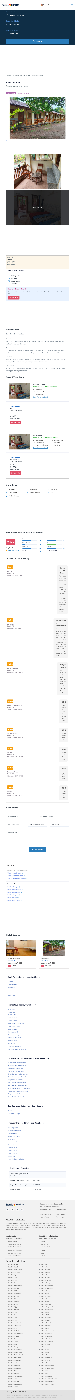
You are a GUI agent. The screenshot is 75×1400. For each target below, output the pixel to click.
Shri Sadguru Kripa (13, 1032)
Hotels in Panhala (13, 1339)
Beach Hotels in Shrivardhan (17, 1063)
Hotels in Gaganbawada (48, 1331)
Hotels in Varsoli (45, 1272)
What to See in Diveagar (15, 873)
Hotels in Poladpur (46, 1317)
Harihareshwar (12, 984)
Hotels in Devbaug (13, 1296)
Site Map (43, 1256)
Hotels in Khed (12, 1317)
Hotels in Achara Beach (15, 1384)
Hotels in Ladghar (46, 1280)
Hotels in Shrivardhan (19, 75)
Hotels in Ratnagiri (46, 1304)
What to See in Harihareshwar (16, 878)
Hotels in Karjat (45, 1349)
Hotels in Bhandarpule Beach (49, 1379)
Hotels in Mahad (12, 897)
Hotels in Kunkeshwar (14, 1360)
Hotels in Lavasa (45, 1347)
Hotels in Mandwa (13, 1381)
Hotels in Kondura (13, 1363)
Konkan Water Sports (14, 1244)
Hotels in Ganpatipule (47, 1288)
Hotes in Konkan (26, 1392)
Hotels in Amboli (13, 1304)
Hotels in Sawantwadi (14, 1325)
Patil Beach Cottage (14, 1046)
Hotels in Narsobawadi (14, 1357)
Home (9, 75)
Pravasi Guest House (14, 1038)
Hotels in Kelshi (12, 1277)
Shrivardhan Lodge (14, 958)
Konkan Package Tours (14, 1247)
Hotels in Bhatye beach (47, 1384)
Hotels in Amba (45, 1301)
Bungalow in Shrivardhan (15, 1080)
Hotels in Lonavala (13, 1336)
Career (43, 1250)
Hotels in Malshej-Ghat (15, 1352)
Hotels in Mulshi (12, 1344)
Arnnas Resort (12, 1043)
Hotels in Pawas (45, 1360)
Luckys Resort (12, 1020)
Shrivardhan (11, 987)
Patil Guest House (13, 1015)
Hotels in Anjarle (45, 1275)
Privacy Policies (60, 1214)
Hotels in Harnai (45, 1277)
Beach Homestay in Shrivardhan (18, 1077)
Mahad (10, 993)
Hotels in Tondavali (46, 1376)
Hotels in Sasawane (14, 1365)
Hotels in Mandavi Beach (48, 1368)
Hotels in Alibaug (13, 1264)
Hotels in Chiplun (13, 1291)
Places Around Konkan (14, 1256)
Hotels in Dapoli (12, 1275)
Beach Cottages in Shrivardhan (18, 1074)
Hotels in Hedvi (45, 1293)
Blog (42, 1253)
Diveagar (10, 981)
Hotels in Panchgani (46, 1333)
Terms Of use (60, 1217)
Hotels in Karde (12, 1280)
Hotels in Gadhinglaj (46, 1357)
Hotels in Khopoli (13, 1387)
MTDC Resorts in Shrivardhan (17, 1085)
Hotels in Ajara (45, 1355)
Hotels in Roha (45, 1312)
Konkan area (55, 1223)
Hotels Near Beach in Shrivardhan (18, 1091)
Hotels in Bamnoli (13, 1373)
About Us (44, 1241)
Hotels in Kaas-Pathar (47, 1339)
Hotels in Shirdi (45, 1352)
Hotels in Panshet (46, 1344)
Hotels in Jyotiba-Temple (15, 1355)
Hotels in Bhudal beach (47, 1381)
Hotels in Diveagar (13, 887)
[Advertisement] (37, 59)
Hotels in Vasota (45, 1373)
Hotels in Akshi (45, 1264)
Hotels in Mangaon (13, 895)
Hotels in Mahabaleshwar (15, 1333)
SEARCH (39, 41)
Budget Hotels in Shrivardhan (17, 1094)
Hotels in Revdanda (14, 1272)
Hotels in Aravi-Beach (14, 900)
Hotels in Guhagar (46, 1291)
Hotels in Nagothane (47, 1309)
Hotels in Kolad (12, 1312)
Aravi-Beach (12, 996)
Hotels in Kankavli (46, 1323)
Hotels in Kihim (45, 1267)
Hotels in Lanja (12, 1328)
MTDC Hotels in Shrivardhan (17, 1082)
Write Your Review (13, 550)
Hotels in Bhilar (12, 1371)
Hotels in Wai (44, 1371)
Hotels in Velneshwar (14, 1293)
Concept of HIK (45, 1247)
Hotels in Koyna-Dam (47, 1341)
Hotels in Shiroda (45, 1325)
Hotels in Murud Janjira (15, 1269)
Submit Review (37, 849)
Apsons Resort (12, 1040)
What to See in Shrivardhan (16, 876)
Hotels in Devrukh (13, 1309)
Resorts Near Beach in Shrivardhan (19, 1088)
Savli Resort (45, 958)
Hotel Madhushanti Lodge (16, 1023)
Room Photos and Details (40, 397)
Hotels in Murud (12, 1283)
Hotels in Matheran (46, 1336)
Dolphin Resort (12, 1018)
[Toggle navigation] (72, 5)
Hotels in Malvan (13, 1299)
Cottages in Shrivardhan (15, 1068)
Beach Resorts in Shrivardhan (17, 1065)
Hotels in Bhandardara (47, 1365)
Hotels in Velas (12, 1320)
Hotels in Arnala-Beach (15, 1349)
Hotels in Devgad (45, 1296)
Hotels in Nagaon (45, 1269)
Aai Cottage (11, 1012)
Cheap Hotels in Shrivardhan (17, 1097)
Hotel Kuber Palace (14, 1026)
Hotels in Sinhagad (13, 1347)
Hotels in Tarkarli (45, 1299)
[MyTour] (10, 5)
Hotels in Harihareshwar (15, 889)
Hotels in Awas (12, 1379)
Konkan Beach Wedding (15, 1250)
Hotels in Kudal (45, 1328)
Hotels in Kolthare (46, 1315)
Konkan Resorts (12, 1241)
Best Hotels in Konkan (14, 1253)
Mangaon (11, 990)
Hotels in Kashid (13, 1267)
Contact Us (44, 1244)
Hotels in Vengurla (13, 1301)
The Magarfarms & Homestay (17, 1049)
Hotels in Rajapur (13, 1307)
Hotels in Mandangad (14, 1368)
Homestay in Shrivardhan (16, 1071)
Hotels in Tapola (13, 1341)
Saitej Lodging (12, 1029)
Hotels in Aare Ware (46, 1363)
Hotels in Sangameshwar (48, 1307)
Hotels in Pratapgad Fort (15, 1376)
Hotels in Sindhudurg (14, 1331)
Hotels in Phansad (13, 1315)
